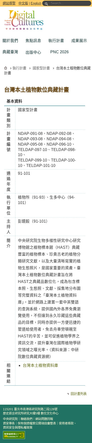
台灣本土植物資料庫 (40, 365)
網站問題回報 (44, 419)
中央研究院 (10, 419)
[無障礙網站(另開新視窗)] (14, 435)
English (36, 3)
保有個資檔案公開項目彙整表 (37, 423)
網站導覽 (9, 3)
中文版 (23, 3)
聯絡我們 (26, 419)
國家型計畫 (41, 68)
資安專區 (9, 423)
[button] (11, 41)
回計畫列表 (79, 394)
